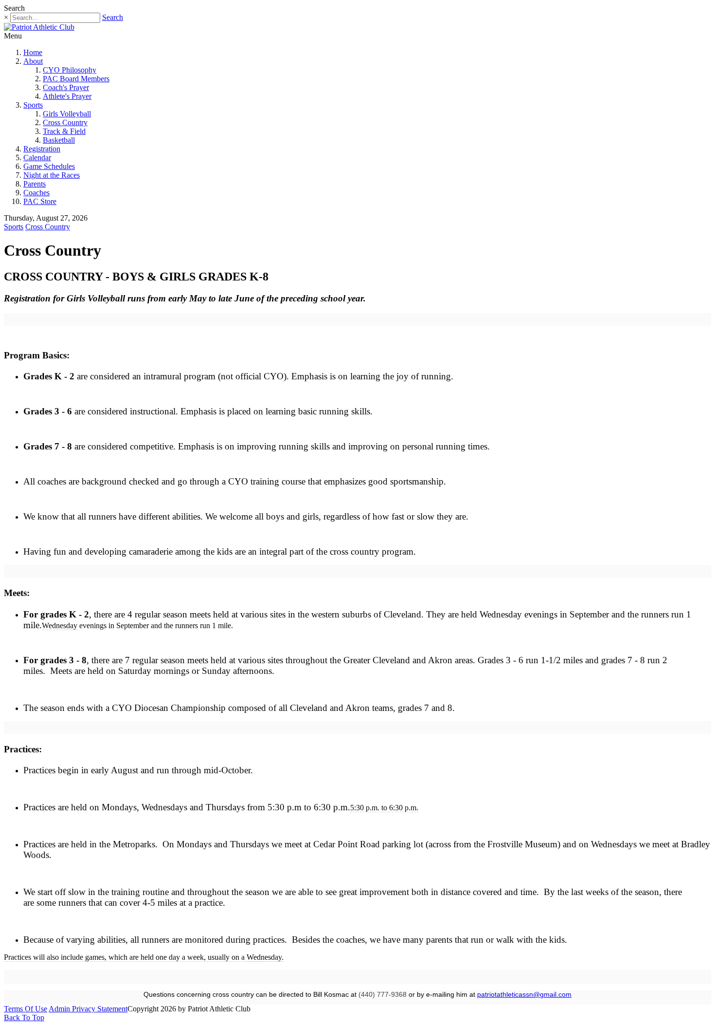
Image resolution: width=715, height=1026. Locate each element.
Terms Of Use (25, 1009)
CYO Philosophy (69, 70)
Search (112, 17)
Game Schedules (49, 166)
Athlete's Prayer (67, 96)
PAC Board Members (76, 79)
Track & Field (64, 131)
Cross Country (65, 122)
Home (32, 52)
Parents (34, 184)
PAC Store (39, 201)
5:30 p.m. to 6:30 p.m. (384, 807)
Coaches (36, 192)
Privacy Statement (99, 1009)
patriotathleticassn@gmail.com (524, 994)
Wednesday (59, 625)
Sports (33, 105)
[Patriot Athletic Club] (39, 27)
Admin (60, 1009)
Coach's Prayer (66, 87)
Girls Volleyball (67, 114)
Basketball (59, 140)
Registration (41, 149)
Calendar (37, 157)
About (33, 61)
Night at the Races (51, 175)
